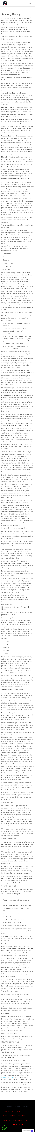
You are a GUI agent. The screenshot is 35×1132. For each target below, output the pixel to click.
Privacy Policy (21, 1115)
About (26, 1120)
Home (5, 1111)
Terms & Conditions (9, 1115)
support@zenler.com (25, 70)
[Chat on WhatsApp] (4, 1127)
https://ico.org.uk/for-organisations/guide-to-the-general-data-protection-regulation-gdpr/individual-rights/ (17, 931)
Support (17, 1111)
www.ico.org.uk (18, 1073)
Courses (11, 1111)
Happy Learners (18, 1120)
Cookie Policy (21, 196)
